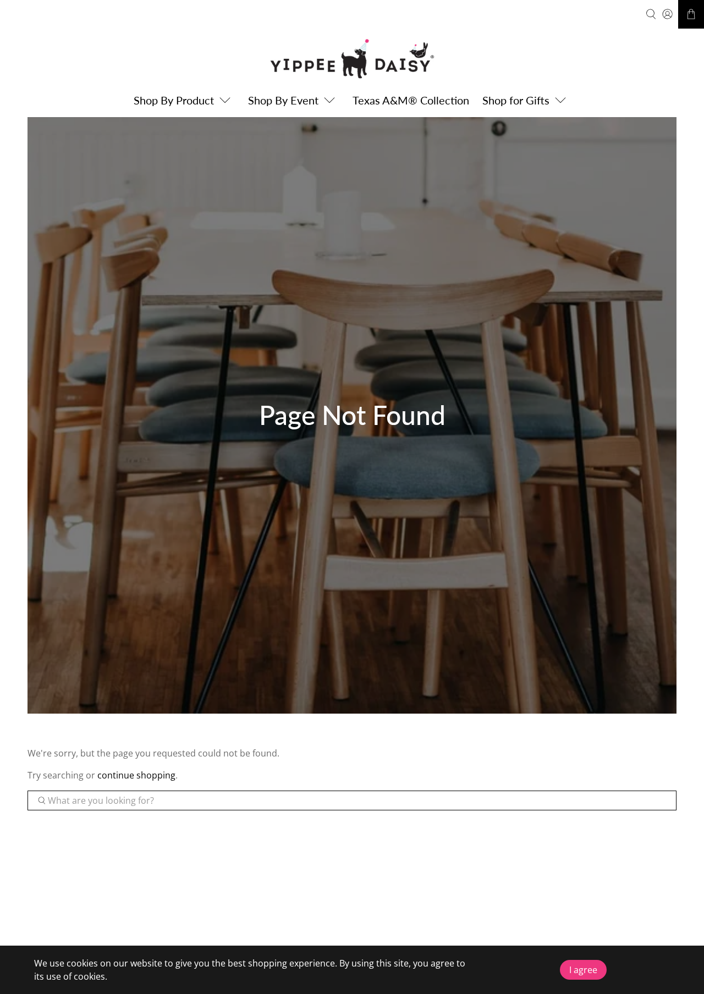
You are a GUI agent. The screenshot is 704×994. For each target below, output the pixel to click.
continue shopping (136, 775)
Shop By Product (174, 100)
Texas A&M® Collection (411, 100)
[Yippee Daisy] (352, 58)
